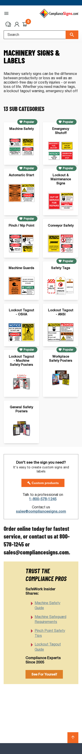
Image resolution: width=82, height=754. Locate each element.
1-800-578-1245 (42, 499)
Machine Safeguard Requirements (50, 619)
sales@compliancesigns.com (41, 511)
